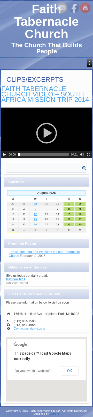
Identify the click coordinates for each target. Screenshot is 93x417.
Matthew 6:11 (15, 279)
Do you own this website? (33, 371)
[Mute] (82, 154)
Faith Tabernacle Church (46, 21)
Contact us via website (29, 328)
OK (69, 371)
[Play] (5, 154)
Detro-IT (54, 413)
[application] (46, 133)
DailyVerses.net (17, 283)
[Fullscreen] (89, 154)
